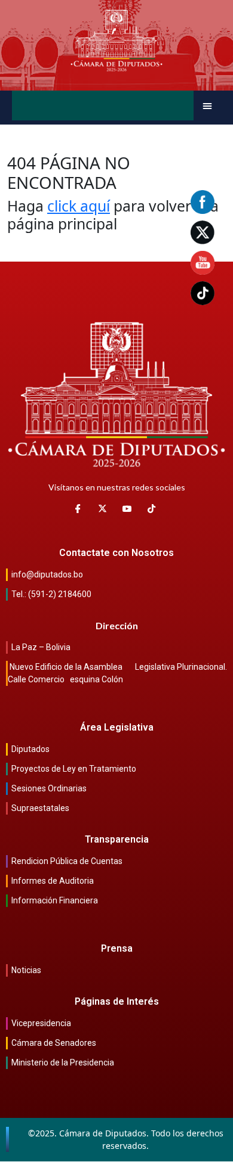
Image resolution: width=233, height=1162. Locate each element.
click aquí (78, 206)
